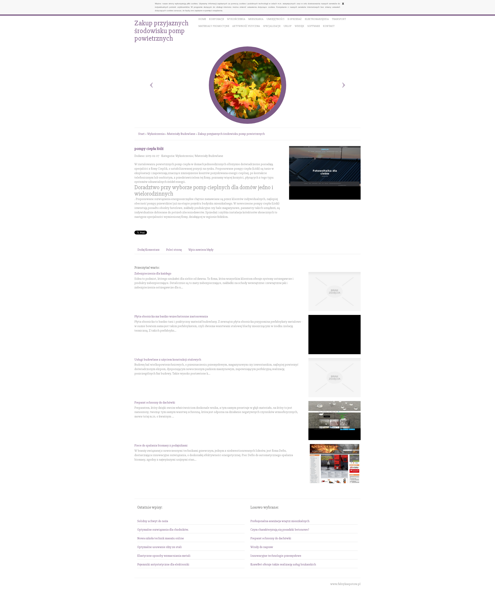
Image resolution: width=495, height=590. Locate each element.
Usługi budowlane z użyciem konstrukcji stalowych (167, 360)
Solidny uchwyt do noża (152, 521)
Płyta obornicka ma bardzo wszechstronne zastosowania (171, 316)
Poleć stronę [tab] (174, 250)
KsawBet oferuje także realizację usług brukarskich (283, 564)
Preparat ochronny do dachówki (154, 402)
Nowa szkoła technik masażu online (160, 538)
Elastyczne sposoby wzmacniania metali (163, 556)
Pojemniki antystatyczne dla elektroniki (163, 564)
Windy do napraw (261, 547)
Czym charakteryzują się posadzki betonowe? (279, 530)
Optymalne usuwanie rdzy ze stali (159, 547)
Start (141, 134)
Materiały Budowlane (181, 134)
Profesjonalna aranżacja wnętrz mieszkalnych (279, 521)
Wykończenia (156, 134)
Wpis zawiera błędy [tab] (200, 250)
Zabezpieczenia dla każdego (152, 273)
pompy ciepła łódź (149, 148)
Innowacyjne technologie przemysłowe (275, 556)
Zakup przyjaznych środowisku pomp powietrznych (231, 134)
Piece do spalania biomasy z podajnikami (161, 445)
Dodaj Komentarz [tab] (148, 250)
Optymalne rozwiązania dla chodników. (163, 530)
